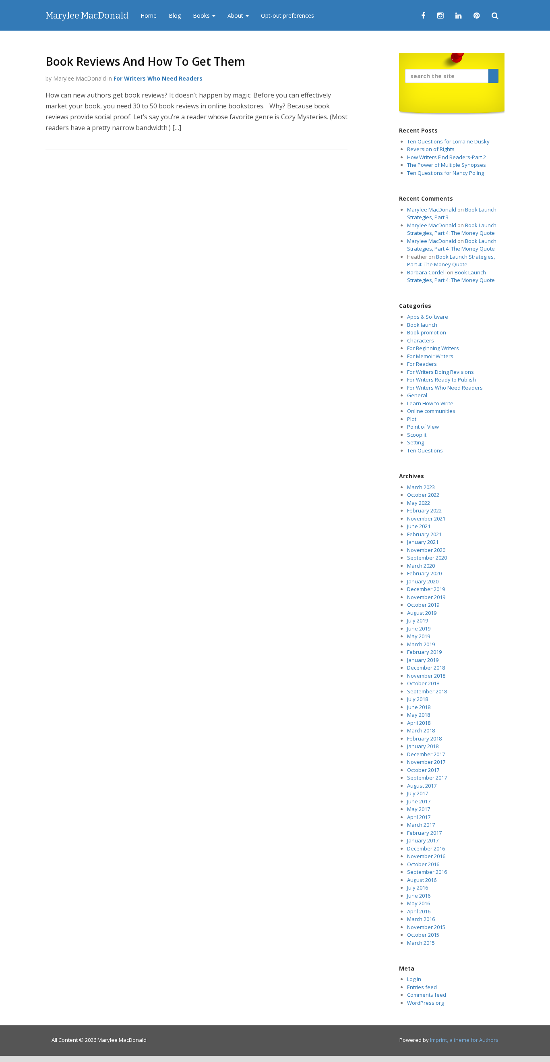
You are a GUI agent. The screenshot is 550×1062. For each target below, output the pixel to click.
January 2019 (422, 660)
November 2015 (426, 927)
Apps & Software (427, 316)
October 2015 (423, 934)
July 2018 (417, 699)
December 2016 (426, 848)
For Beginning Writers (433, 348)
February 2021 (424, 534)
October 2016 (423, 864)
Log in (414, 979)
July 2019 (417, 620)
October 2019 (423, 604)
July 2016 (417, 887)
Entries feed (422, 987)
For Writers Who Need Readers (158, 78)
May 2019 (418, 636)
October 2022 (423, 494)
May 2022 (418, 502)
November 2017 (426, 761)
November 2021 (426, 518)
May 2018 (418, 714)
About (236, 15)
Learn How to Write (430, 403)
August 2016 (421, 880)
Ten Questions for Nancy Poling (445, 172)
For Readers (422, 363)
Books (202, 15)
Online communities (431, 411)
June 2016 (418, 895)
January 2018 (422, 746)
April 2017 (418, 817)
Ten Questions (425, 450)
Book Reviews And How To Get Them (145, 61)
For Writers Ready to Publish (441, 379)
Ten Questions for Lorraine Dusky (448, 141)
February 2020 (424, 573)
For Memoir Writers (430, 356)
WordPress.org (425, 1002)
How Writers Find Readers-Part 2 (446, 157)
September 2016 (427, 871)
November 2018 (426, 675)
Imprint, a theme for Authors (464, 1039)
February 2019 (424, 651)
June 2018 (418, 707)
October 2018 (423, 683)
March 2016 (421, 919)
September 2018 (427, 691)
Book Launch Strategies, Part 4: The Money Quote (451, 229)
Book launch (422, 324)
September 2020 (427, 557)
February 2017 (424, 832)
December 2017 (426, 754)
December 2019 (426, 589)
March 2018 (421, 730)
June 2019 (418, 628)
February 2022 (424, 510)
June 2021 (418, 526)
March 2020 (421, 565)
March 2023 (421, 487)
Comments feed (426, 994)
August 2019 (421, 612)
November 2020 (426, 550)
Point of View (423, 426)
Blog (175, 15)
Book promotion (426, 332)
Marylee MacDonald (86, 15)
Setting (415, 442)
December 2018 (426, 667)
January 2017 (422, 840)
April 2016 (418, 911)
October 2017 (423, 770)
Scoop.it (416, 434)
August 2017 (421, 785)
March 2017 (421, 824)
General (417, 395)
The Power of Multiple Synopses (446, 164)
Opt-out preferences (287, 15)
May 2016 (418, 903)
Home (149, 15)
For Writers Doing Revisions (440, 371)
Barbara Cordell (426, 272)
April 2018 (418, 722)
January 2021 (422, 542)
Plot (411, 419)
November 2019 (426, 597)
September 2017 (427, 777)
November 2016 (426, 856)
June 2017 (418, 801)
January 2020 (422, 581)
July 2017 (417, 793)
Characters (420, 340)
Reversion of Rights (431, 149)
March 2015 (421, 942)
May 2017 (418, 809)
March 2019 (421, 644)
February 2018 (424, 738)
